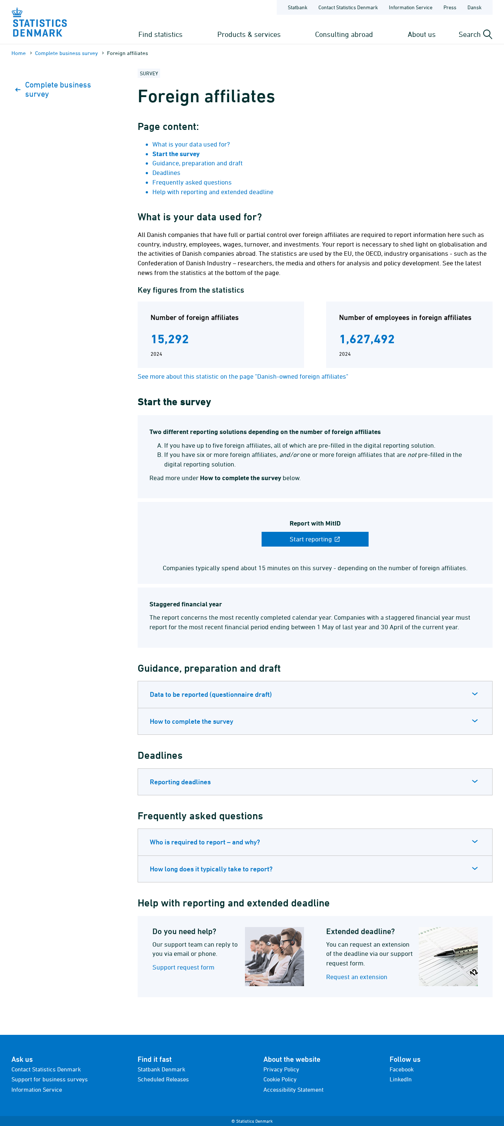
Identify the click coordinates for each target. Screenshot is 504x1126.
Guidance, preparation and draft (197, 163)
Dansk (474, 7)
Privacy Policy (281, 1069)
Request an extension (356, 977)
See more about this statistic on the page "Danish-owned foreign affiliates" (243, 376)
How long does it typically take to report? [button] (211, 869)
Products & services (249, 34)
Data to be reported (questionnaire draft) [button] (211, 694)
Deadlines (166, 172)
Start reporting (312, 539)
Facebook (402, 1069)
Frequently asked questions (192, 182)
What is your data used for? (191, 144)
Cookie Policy (280, 1079)
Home (18, 53)
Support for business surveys (49, 1079)
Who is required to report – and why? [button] (205, 842)
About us (422, 34)
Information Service (410, 7)
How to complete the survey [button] (191, 721)
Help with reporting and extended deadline (212, 192)
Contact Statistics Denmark (348, 7)
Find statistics (160, 34)
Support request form (183, 967)
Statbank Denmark (161, 1069)
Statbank (297, 7)
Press (449, 7)
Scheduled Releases (163, 1079)
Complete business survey (66, 53)
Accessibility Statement (293, 1089)
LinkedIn (401, 1079)
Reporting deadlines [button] (180, 782)
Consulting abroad (344, 34)
